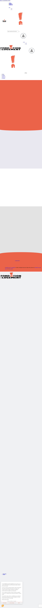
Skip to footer (7, 0)
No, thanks (4, 602)
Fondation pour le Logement (10, 267)
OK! (19, 602)
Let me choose (11, 602)
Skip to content (2, 0)
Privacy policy (10, 268)
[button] (2, 606)
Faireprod (36, 267)
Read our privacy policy (5, 599)
